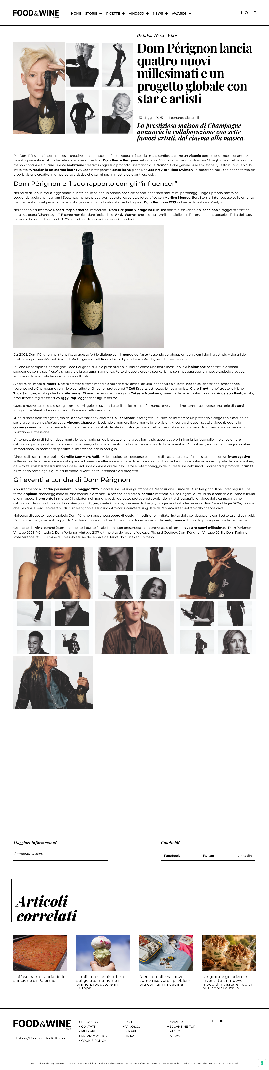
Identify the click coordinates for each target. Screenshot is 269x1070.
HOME (76, 13)
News (159, 35)
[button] (255, 12)
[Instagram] (246, 12)
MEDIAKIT (89, 1031)
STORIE (91, 13)
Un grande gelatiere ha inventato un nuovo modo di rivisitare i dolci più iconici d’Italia (227, 982)
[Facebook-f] (241, 12)
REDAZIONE (91, 1022)
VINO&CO (136, 13)
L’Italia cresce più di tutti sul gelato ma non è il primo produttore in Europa (102, 982)
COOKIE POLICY (93, 1041)
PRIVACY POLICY (94, 1036)
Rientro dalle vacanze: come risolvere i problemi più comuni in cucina (165, 980)
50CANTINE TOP (182, 1026)
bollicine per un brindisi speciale (109, 193)
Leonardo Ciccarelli (184, 118)
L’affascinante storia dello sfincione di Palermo (39, 978)
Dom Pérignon (31, 155)
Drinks (144, 35)
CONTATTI (88, 1026)
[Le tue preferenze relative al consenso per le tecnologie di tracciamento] (262, 1063)
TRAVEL (131, 1036)
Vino (172, 35)
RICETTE (113, 13)
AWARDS (179, 13)
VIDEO (175, 1031)
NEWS (158, 13)
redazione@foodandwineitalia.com (38, 1038)
